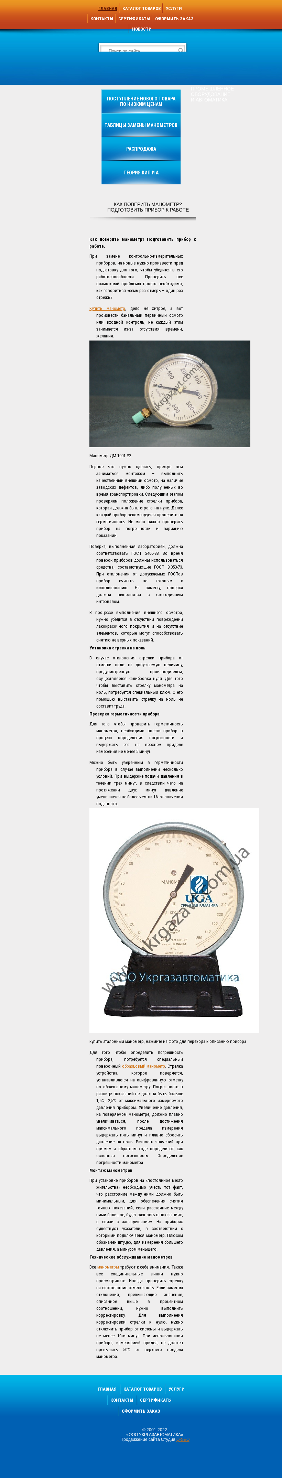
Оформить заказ (174, 18)
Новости (142, 29)
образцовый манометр (143, 1066)
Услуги (174, 8)
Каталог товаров (141, 8)
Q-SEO (182, 1439)
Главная (107, 8)
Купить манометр (107, 308)
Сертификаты (134, 18)
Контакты (101, 18)
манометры (108, 1267)
